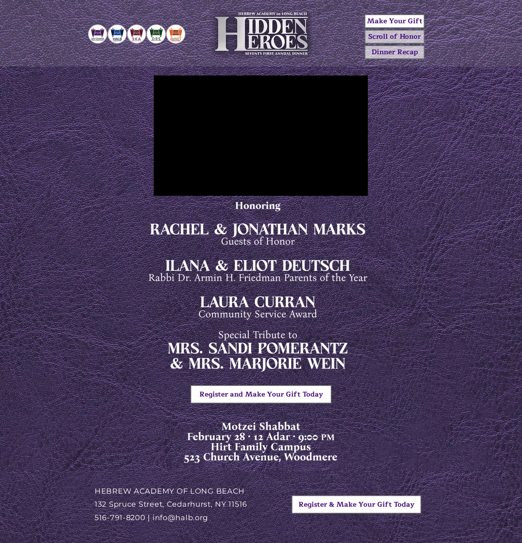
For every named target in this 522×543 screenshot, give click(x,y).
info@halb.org (180, 517)
